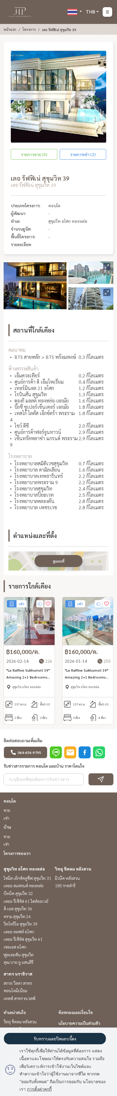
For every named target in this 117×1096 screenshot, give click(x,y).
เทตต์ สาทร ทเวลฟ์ (19, 998)
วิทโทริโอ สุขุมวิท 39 (21, 923)
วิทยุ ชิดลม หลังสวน (73, 868)
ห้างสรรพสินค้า (23, 368)
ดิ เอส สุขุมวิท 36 (18, 908)
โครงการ (29, 29)
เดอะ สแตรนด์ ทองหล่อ (24, 885)
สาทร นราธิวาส (18, 973)
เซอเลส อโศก (15, 946)
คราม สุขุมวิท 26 (17, 916)
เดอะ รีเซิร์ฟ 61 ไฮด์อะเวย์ (26, 901)
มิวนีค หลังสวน (67, 878)
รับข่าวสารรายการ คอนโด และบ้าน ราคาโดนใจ (44, 766)
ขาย (7, 810)
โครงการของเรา (17, 853)
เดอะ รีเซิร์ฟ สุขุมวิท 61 (23, 939)
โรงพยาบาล (20, 456)
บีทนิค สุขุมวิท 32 (18, 893)
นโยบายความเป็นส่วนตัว (79, 1023)
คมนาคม (17, 350)
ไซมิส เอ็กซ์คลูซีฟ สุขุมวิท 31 (27, 878)
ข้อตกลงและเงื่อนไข (75, 1012)
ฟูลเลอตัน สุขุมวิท (19, 954)
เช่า (6, 818)
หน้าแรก (10, 29)
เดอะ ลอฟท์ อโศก (19, 931)
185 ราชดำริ (65, 885)
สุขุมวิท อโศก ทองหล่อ (24, 868)
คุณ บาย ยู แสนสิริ (18, 962)
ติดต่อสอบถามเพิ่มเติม (23, 740)
